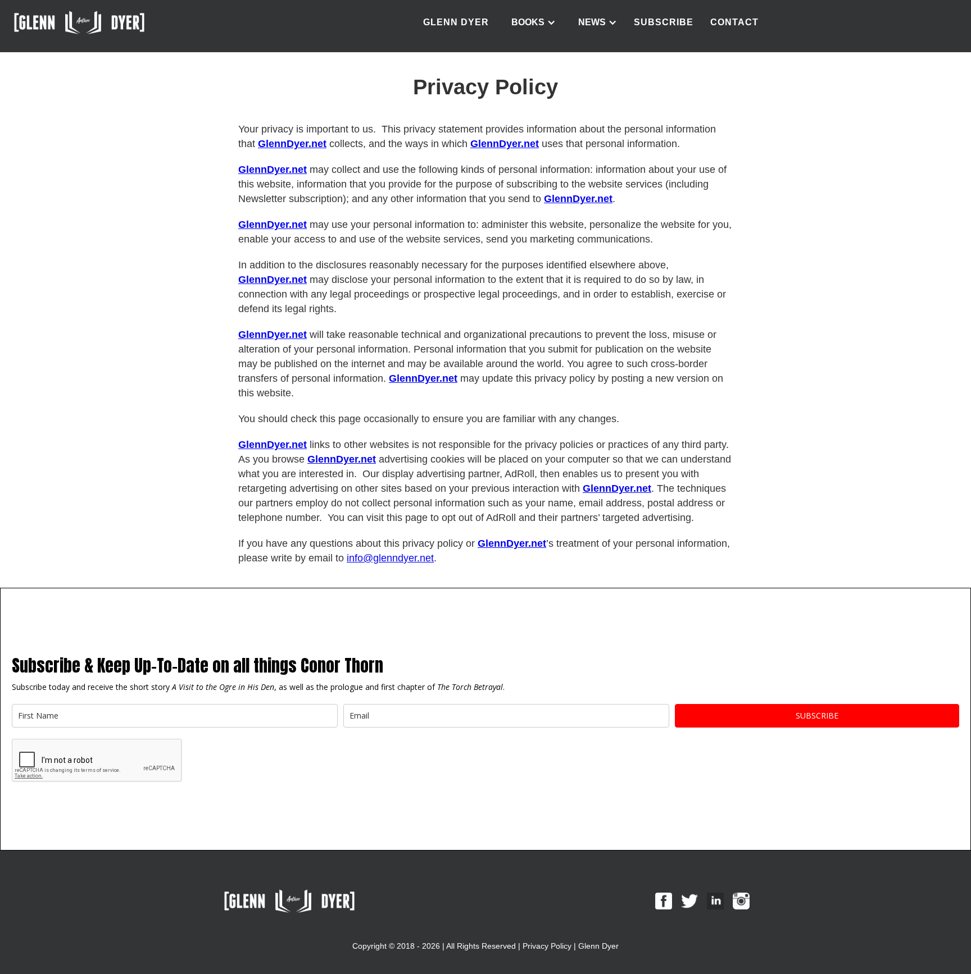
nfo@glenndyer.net (391, 558)
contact (734, 22)
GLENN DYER (456, 22)
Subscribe (663, 22)
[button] (533, 22)
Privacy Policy (547, 945)
